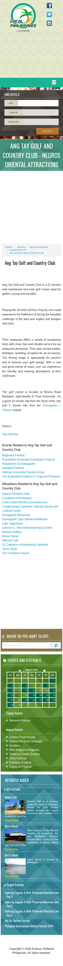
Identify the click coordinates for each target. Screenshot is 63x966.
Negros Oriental (39, 247)
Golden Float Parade (22, 736)
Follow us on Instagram (49, 23)
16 (12, 695)
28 (47, 700)
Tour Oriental (10, 434)
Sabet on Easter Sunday (24, 753)
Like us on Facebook (49, 5)
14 (47, 690)
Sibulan (7, 410)
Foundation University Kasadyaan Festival (28, 459)
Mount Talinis (10, 536)
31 (20, 705)
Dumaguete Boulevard (16, 514)
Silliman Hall (10, 540)
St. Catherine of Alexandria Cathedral (25, 544)
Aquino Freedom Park (15, 493)
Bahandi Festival (19, 720)
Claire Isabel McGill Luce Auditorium (24, 502)
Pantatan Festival (20, 762)
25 (26, 700)
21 (47, 695)
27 (41, 700)
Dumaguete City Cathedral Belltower (25, 519)
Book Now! (47, 131)
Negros (21, 247)
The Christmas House (15, 553)
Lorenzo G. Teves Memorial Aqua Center (27, 527)
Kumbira (14, 745)
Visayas (8, 247)
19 (34, 695)
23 (12, 700)
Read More (12, 820)
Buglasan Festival (13, 455)
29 (54, 700)
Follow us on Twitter (49, 14)
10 (20, 690)
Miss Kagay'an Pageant (24, 749)
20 (41, 695)
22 (54, 695)
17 (20, 695)
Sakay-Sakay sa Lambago (25, 741)
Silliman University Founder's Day (23, 472)
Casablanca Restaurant (16, 498)
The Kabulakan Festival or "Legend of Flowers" (31, 476)
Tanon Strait (9, 548)
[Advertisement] (30, 56)
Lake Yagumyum (12, 523)
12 (34, 690)
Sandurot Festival (13, 467)
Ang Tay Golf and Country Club (26, 253)
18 (26, 695)
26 (34, 700)
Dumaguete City (18, 250)
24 (20, 700)
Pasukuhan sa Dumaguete (18, 463)
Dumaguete (50, 405)
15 (54, 690)
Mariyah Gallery (12, 531)
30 (12, 705)
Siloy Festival (17, 758)
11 (26, 690)
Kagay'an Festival (20, 766)
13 (41, 690)
